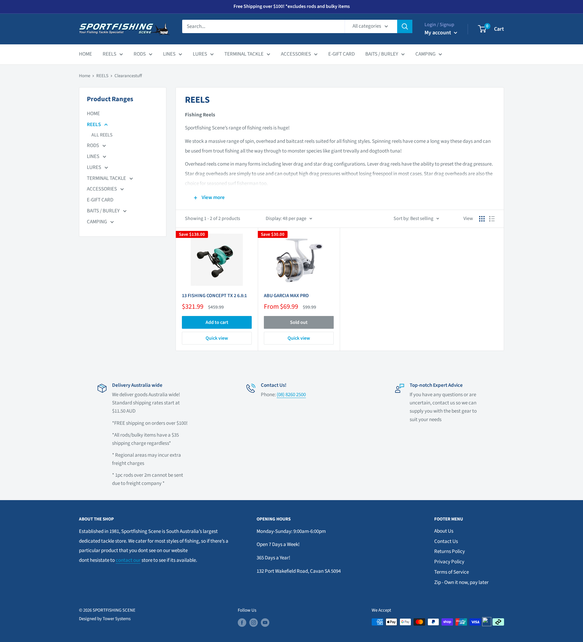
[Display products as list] (492, 218)
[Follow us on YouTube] (265, 622)
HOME (85, 54)
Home (84, 76)
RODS (140, 54)
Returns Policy (449, 551)
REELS (109, 54)
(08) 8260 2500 (291, 394)
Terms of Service (451, 572)
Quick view (217, 338)
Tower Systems (117, 619)
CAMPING (425, 54)
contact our (128, 560)
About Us (443, 531)
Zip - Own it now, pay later (461, 582)
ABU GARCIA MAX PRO (286, 295)
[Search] (404, 26)
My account (438, 32)
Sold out (299, 322)
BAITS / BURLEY (381, 54)
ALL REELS (102, 135)
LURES (200, 54)
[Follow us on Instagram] (253, 622)
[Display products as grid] (482, 218)
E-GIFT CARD (341, 54)
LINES (169, 54)
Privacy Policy (449, 561)
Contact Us (446, 541)
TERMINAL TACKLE (244, 54)
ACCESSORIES (296, 54)
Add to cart (217, 322)
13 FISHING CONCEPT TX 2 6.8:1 (214, 295)
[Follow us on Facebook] (242, 622)
